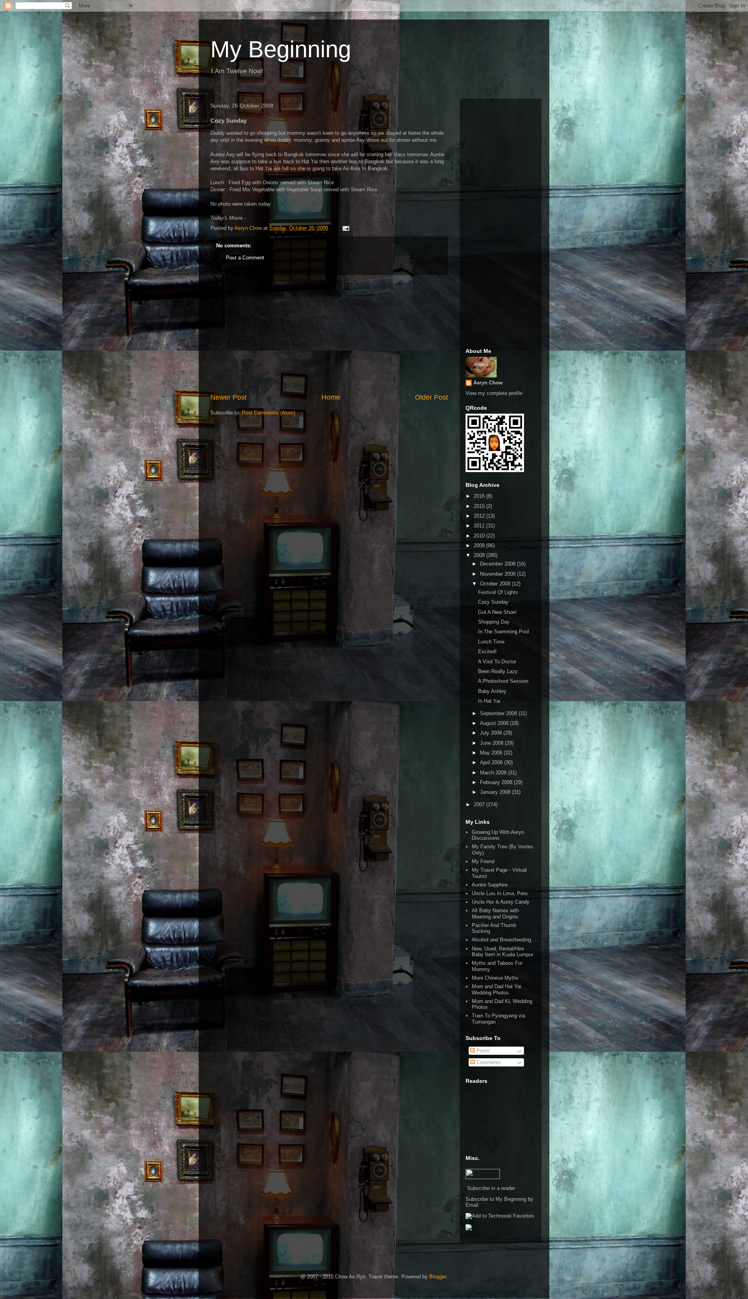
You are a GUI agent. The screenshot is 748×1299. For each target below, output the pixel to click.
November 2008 (498, 574)
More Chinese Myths (495, 978)
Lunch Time (491, 642)
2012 (480, 516)
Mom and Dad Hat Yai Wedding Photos (496, 990)
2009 (480, 545)
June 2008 (492, 743)
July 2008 (491, 733)
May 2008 (492, 753)
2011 (480, 526)
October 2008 (496, 584)
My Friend (483, 861)
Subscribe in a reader (491, 1188)
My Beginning (280, 49)
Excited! (487, 651)
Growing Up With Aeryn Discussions (498, 835)
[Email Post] (345, 228)
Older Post (431, 397)
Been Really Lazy (498, 671)
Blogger (437, 1277)
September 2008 (499, 713)
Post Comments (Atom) (268, 413)
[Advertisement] (329, 333)
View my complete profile (494, 393)
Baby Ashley (492, 691)
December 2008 (498, 564)
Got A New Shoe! (497, 612)
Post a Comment (245, 258)
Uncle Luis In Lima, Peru (499, 893)
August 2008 (495, 723)
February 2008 (497, 782)
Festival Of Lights (498, 592)
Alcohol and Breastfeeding (501, 940)
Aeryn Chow (488, 383)
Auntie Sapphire (490, 885)
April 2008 (492, 762)
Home (330, 397)
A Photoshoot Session (503, 681)
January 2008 (496, 792)
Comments (488, 1062)
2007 (480, 804)
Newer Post (228, 397)
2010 (480, 536)
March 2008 (494, 773)
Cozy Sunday (493, 602)
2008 (480, 555)
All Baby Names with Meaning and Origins (495, 914)
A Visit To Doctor (497, 661)
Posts (482, 1051)
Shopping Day (494, 622)
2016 (480, 496)
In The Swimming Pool (503, 632)
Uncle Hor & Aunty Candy (500, 902)
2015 (480, 506)
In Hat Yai (489, 701)
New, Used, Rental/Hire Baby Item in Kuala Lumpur (502, 952)
